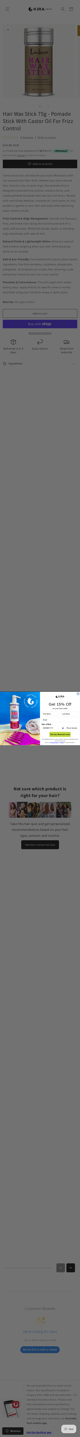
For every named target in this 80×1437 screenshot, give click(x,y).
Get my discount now (60, 734)
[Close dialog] (78, 694)
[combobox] (63, 728)
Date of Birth (46, 724)
